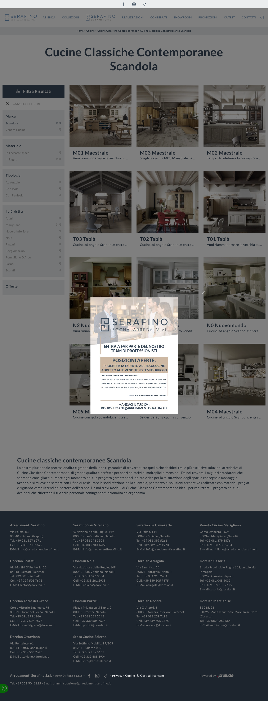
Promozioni (207, 17)
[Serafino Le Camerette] (100, 17)
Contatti (249, 17)
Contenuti (158, 17)
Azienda (49, 17)
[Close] (204, 292)
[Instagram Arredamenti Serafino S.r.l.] (134, 4)
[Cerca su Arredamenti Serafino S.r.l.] (262, 17)
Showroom (183, 17)
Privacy (117, 675)
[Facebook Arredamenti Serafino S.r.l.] (123, 4)
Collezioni (70, 17)
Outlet (229, 17)
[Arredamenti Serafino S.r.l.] (21, 17)
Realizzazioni (133, 17)
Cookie (130, 675)
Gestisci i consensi (152, 675)
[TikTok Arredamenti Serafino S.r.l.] (145, 4)
